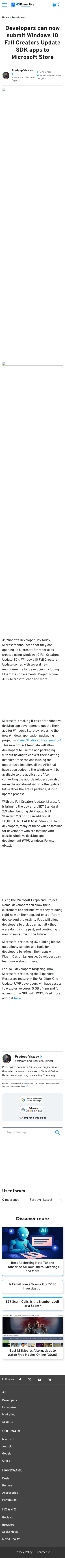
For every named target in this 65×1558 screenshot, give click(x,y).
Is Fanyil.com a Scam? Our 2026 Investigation (32, 1286)
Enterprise (9, 1407)
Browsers (8, 1525)
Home (5, 17)
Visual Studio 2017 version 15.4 (39, 741)
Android (7, 1446)
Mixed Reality (11, 1539)
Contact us (43, 1552)
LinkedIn (49, 1379)
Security (7, 1422)
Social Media (10, 1532)
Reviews (7, 1518)
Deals (5, 1478)
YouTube (39, 1379)
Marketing (8, 1415)
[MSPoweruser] (23, 5)
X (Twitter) (29, 1379)
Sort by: (35, 1200)
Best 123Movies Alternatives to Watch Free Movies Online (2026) (32, 1353)
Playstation (9, 1500)
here (17, 998)
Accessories (10, 1493)
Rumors (7, 1486)
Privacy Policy (23, 1552)
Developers (19, 17)
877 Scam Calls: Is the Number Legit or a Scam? (32, 1304)
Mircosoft (8, 1439)
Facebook (20, 1379)
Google (6, 1454)
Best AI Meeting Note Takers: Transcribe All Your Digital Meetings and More (32, 1267)
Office (6, 1461)
